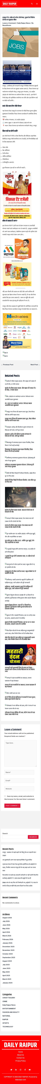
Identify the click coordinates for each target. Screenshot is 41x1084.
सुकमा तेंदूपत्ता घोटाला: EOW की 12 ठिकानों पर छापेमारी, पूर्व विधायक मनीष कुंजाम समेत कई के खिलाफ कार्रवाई (18, 607)
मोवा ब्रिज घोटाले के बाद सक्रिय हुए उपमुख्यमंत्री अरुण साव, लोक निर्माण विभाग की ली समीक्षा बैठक (20, 638)
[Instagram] (20, 1070)
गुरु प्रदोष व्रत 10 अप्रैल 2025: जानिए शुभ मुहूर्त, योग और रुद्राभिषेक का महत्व (19, 541)
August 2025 (7, 961)
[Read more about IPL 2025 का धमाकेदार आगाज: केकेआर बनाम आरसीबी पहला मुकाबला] (20, 398)
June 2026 (6, 925)
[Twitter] (11, 1070)
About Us (20, 1055)
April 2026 (6, 932)
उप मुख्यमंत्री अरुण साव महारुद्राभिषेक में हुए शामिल (17, 860)
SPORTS (5, 1023)
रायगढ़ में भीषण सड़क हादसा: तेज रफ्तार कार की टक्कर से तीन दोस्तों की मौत (19, 526)
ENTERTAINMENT (9, 1009)
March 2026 (6, 936)
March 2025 (6, 979)
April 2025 (6, 975)
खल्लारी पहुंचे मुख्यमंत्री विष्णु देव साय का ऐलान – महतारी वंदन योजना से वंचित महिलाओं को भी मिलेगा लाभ (20, 669)
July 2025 (6, 965)
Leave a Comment (9, 23)
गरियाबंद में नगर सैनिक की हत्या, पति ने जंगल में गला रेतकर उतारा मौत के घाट (20, 713)
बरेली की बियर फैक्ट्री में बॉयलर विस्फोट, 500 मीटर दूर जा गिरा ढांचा (20, 481)
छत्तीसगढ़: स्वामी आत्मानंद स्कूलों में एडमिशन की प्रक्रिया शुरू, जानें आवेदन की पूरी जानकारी (19, 587)
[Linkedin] (16, 1070)
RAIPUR (5, 1019)
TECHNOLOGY (7, 1027)
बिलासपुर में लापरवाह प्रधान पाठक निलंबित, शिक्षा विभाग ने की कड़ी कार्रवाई (19, 450)
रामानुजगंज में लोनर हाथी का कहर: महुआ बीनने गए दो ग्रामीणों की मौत (20, 572)
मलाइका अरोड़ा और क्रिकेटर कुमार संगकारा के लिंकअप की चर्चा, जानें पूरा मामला (18, 435)
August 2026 (7, 918)
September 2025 (8, 957)
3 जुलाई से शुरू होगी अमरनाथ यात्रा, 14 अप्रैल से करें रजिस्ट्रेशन (20, 557)
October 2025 (7, 954)
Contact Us (20, 1058)
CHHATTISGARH (8, 998)
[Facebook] (25, 1070)
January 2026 (7, 943)
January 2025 (7, 983)
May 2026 (6, 928)
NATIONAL (6, 1016)
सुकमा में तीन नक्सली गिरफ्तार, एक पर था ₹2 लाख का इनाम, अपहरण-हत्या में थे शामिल (20, 623)
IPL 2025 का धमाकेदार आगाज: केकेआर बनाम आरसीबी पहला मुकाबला (18, 404)
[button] (32, 4)
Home (20, 1052)
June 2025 (6, 968)
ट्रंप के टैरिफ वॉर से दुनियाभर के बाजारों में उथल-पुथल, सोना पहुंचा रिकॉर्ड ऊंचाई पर (20, 698)
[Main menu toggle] (37, 4)
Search (5, 833)
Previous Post (7, 365)
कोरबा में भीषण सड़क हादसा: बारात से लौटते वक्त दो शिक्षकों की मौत (19, 511)
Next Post (35, 365)
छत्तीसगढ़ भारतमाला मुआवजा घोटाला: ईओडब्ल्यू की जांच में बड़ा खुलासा (19, 465)
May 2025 (6, 972)
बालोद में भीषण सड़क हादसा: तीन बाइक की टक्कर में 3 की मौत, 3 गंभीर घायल (20, 389)
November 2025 (8, 950)
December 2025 (8, 947)
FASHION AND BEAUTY (10, 1012)
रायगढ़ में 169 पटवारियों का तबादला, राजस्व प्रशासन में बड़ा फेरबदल (20, 685)
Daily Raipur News (23, 23)
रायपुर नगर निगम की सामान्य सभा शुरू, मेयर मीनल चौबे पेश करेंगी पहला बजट (20, 419)
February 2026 (7, 939)
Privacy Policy (21, 1061)
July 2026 (6, 921)
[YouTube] (30, 1070)
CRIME (4, 1001)
